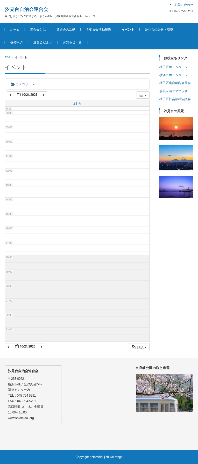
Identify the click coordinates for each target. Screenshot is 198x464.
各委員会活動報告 (98, 29)
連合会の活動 (66, 29)
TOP (7, 57)
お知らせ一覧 (72, 42)
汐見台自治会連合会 (26, 9)
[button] (139, 347)
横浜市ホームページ (173, 75)
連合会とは (38, 29)
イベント (128, 29)
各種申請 (16, 42)
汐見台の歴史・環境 (159, 29)
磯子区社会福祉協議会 (175, 99)
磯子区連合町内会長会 (175, 83)
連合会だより (42, 42)
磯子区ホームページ (173, 67)
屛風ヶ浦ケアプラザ (173, 91)
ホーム (15, 29)
